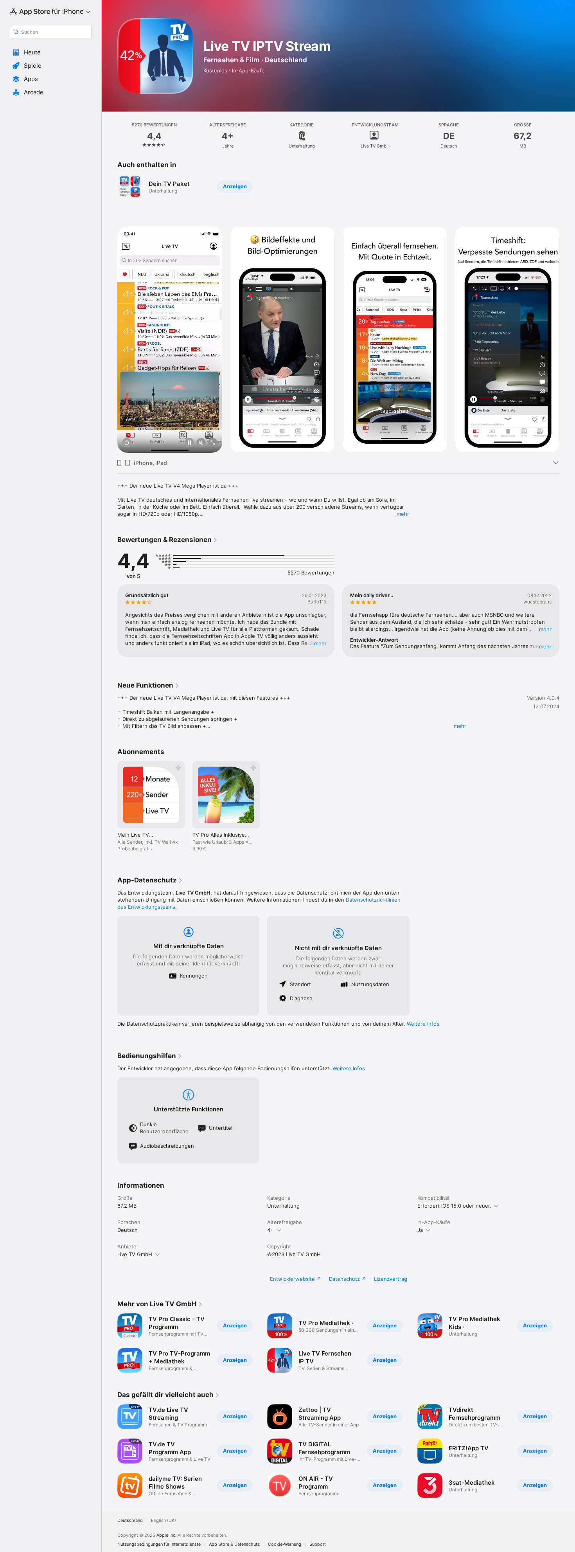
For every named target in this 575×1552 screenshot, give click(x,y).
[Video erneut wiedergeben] (126, 443)
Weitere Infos (423, 1024)
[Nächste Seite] (567, 339)
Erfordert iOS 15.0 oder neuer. (454, 1206)
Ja (420, 1230)
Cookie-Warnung (284, 1544)
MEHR (320, 643)
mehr (403, 514)
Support (317, 1544)
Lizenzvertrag (390, 1279)
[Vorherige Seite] (109, 339)
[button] (50, 52)
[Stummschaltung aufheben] (201, 443)
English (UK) (163, 1520)
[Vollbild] (212, 443)
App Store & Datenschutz (234, 1544)
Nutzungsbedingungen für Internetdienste (159, 1544)
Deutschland (130, 1520)
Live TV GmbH (134, 1254)
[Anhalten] (189, 443)
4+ (270, 1230)
